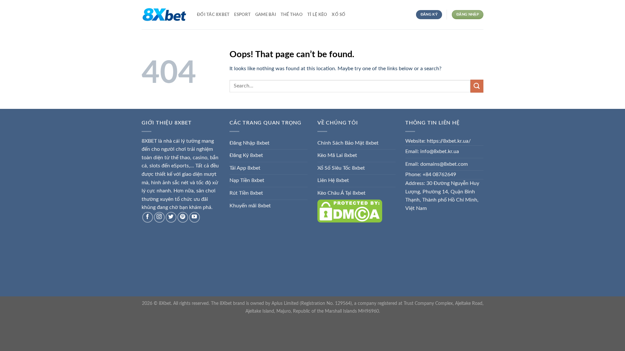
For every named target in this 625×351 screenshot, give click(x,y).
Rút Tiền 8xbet (246, 193)
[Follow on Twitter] (171, 217)
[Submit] (476, 86)
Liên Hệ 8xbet (333, 180)
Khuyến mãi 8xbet (250, 205)
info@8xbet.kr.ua (439, 151)
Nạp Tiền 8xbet (246, 180)
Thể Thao (292, 15)
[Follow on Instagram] (159, 217)
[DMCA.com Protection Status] (349, 210)
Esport (242, 15)
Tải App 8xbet (244, 168)
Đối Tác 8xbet (213, 15)
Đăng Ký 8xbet (246, 155)
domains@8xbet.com (444, 164)
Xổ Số (338, 15)
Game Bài (265, 15)
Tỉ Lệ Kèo (317, 15)
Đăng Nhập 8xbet (249, 143)
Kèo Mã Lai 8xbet (337, 155)
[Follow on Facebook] (147, 217)
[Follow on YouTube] (194, 217)
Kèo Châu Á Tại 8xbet (341, 193)
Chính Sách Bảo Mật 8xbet (348, 143)
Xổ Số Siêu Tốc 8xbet (341, 168)
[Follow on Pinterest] (182, 217)
